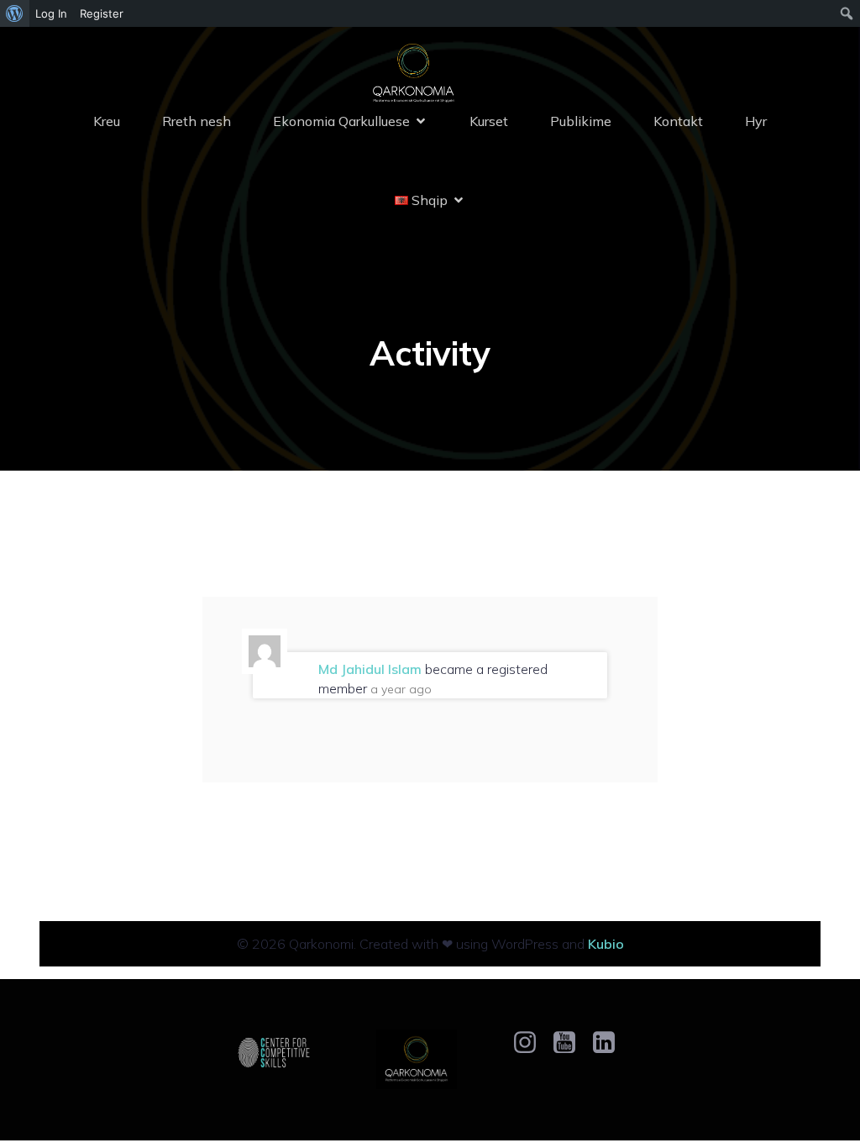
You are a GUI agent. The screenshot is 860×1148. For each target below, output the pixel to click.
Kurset (488, 121)
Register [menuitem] (101, 13)
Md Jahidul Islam (370, 669)
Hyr (756, 121)
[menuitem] (14, 13)
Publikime (580, 121)
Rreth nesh (196, 121)
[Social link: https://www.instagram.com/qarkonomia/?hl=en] (531, 1043)
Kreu (106, 121)
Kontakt (678, 121)
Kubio (606, 943)
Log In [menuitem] (51, 13)
